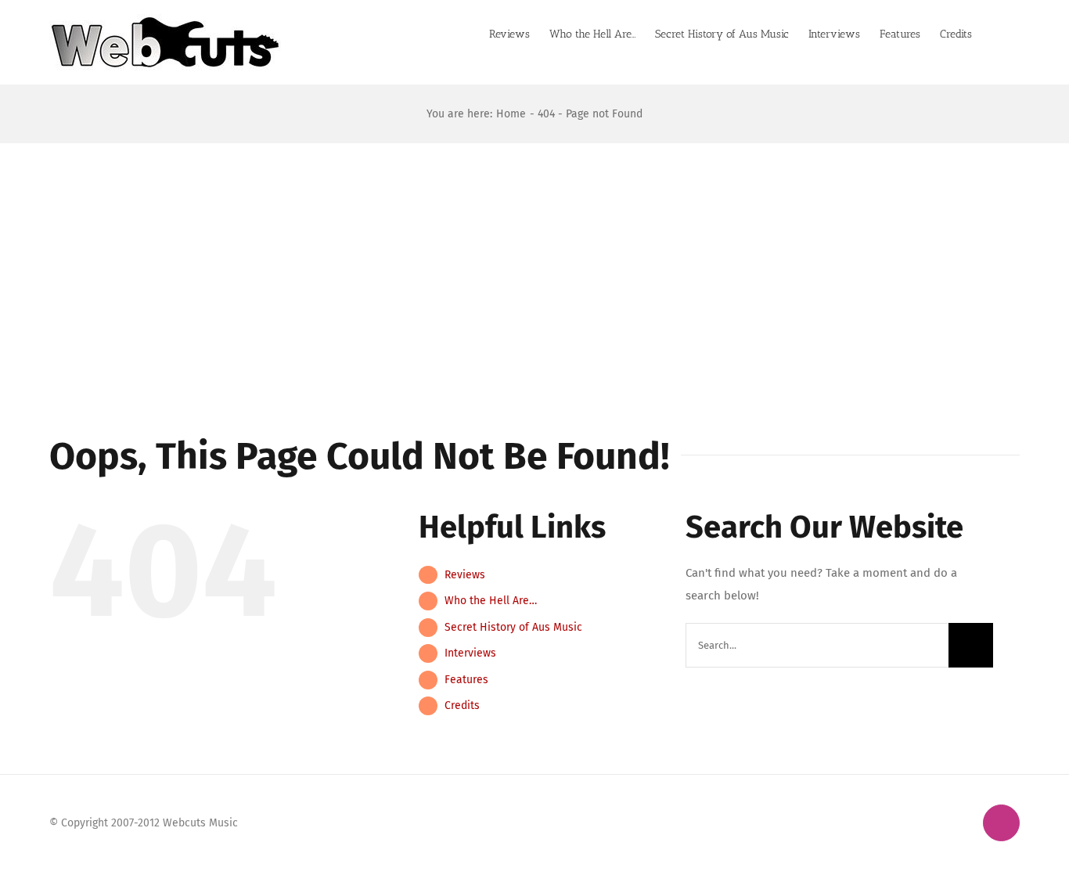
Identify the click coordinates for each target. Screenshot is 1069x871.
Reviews (465, 574)
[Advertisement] (534, 260)
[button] (996, 33)
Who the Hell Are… (491, 600)
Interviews (470, 653)
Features (466, 679)
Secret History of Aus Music (513, 627)
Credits (462, 705)
